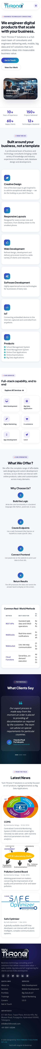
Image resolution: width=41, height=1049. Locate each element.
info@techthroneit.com (10, 1024)
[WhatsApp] (3, 976)
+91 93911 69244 (8, 1027)
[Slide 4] (34, 80)
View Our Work (11, 67)
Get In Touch (10, 60)
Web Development (29, 985)
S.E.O (24, 1000)
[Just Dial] (27, 976)
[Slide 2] (30, 80)
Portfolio (5, 993)
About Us (5, 985)
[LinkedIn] (22, 976)
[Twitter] (13, 976)
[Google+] (18, 976)
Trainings (5, 996)
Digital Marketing (29, 996)
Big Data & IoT (27, 993)
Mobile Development (30, 989)
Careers (4, 1000)
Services (4, 989)
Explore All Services (13, 390)
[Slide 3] (33, 80)
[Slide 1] (28, 80)
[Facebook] (8, 976)
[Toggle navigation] (36, 5)
